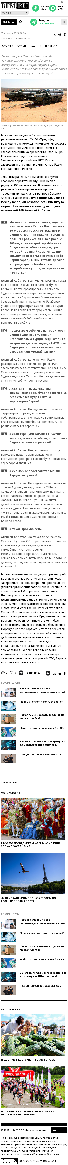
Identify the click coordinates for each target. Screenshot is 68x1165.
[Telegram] (59, 34)
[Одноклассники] (65, 34)
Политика (6, 38)
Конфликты (23, 38)
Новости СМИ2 (9, 782)
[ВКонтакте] (54, 34)
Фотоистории (10, 793)
